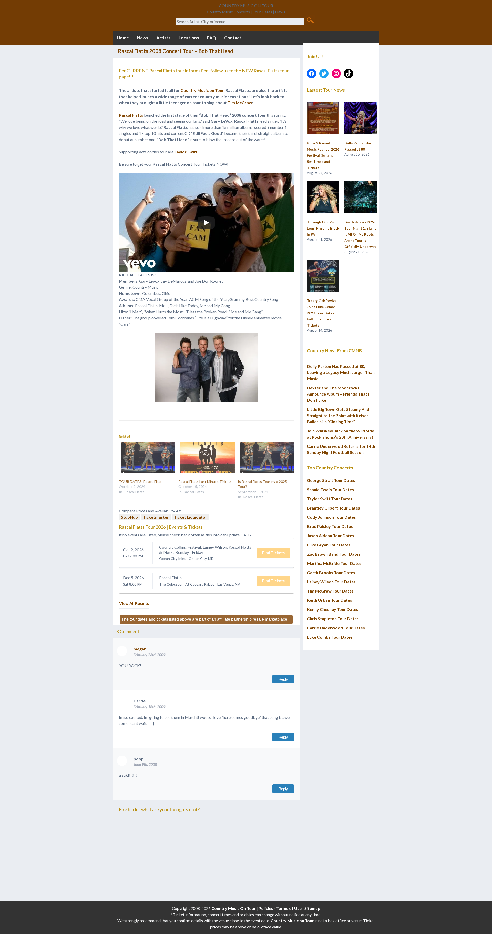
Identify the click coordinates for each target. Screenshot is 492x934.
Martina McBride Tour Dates (334, 563)
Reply (283, 679)
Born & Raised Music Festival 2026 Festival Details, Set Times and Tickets (323, 155)
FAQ (211, 37)
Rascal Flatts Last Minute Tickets (205, 481)
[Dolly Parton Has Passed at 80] (360, 118)
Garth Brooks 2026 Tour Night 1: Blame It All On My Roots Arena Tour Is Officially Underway (360, 234)
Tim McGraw (240, 102)
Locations (189, 37)
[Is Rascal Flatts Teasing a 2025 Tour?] (265, 457)
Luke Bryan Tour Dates (329, 544)
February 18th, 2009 (149, 706)
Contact (232, 37)
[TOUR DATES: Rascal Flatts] (146, 457)
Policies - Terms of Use (280, 908)
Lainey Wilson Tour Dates (331, 581)
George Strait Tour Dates (331, 480)
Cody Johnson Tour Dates (331, 517)
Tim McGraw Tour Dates (330, 590)
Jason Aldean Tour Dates (330, 535)
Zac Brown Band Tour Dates (334, 554)
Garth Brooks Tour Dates (331, 572)
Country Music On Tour (233, 908)
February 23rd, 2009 (149, 654)
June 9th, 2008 (145, 764)
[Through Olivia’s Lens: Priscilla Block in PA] (323, 197)
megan (140, 648)
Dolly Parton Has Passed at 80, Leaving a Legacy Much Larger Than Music (341, 372)
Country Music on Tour (202, 90)
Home (123, 37)
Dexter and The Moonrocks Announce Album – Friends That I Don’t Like (338, 393)
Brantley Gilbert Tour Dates (333, 507)
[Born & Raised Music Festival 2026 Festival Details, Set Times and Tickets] (323, 118)
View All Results (134, 603)
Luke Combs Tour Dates (330, 637)
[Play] (206, 222)
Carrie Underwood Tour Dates (336, 627)
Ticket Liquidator (190, 517)
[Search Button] (310, 20)
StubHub (129, 517)
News (142, 37)
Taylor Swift (186, 151)
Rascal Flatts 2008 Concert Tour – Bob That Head (175, 51)
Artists (163, 37)
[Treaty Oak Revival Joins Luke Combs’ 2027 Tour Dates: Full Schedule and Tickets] (323, 276)
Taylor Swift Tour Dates (329, 498)
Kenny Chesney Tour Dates (332, 609)
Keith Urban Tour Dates (329, 600)
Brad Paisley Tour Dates (330, 526)
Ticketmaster (156, 517)
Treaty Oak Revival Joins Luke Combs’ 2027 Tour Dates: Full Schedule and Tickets (322, 313)
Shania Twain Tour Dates (330, 489)
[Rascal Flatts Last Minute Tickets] (205, 457)
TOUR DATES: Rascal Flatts (141, 481)
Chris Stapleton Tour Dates (333, 618)
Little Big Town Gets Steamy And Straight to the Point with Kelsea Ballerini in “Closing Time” (338, 415)
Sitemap (312, 908)
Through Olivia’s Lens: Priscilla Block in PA (323, 228)
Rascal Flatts (131, 114)
